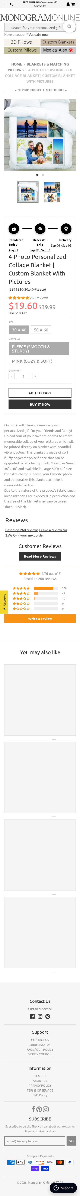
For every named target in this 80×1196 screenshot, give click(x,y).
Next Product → (56, 89)
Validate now (38, 34)
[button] (19, 297)
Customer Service (40, 1008)
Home (16, 64)
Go (71, 1141)
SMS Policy (40, 1095)
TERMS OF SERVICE (40, 1090)
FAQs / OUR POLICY (40, 1049)
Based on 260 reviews (21, 530)
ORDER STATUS (40, 1044)
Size (11, 322)
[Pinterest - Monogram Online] (47, 1016)
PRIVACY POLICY (40, 1085)
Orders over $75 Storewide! (40, 4)
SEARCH (40, 1076)
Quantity (15, 370)
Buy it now (40, 404)
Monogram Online (40, 1182)
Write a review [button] (40, 618)
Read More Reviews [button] (40, 556)
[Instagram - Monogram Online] (40, 1016)
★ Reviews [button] (4, 602)
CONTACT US (40, 1040)
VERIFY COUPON (40, 1054)
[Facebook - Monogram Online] (32, 1016)
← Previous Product (28, 89)
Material (14, 339)
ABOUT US (40, 1080)
